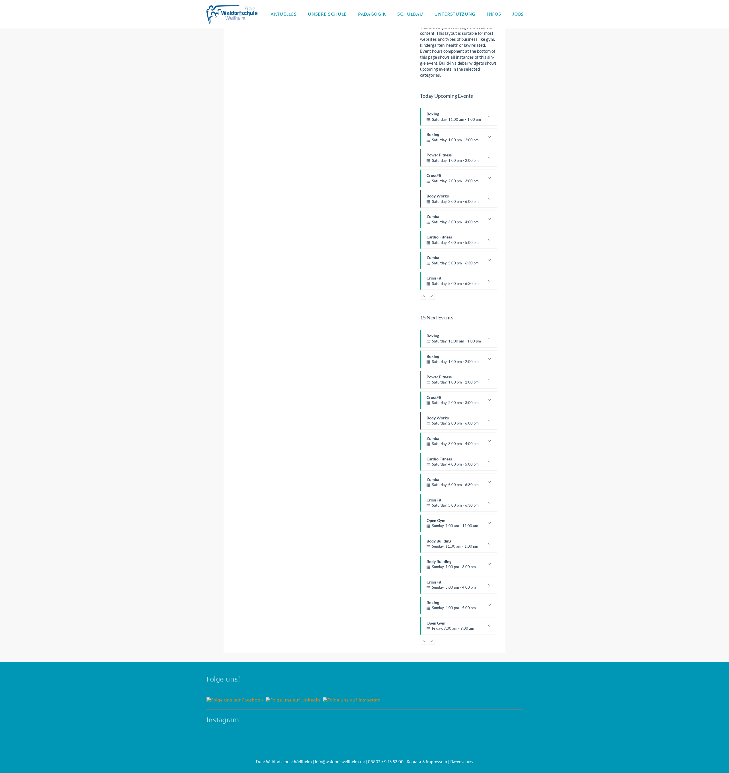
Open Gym (452, 525)
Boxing (454, 118)
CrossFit (453, 180)
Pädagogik (372, 14)
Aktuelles (283, 14)
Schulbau (410, 14)
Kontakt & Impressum (427, 762)
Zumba (453, 221)
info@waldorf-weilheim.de (340, 762)
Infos (494, 14)
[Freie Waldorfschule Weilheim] (232, 14)
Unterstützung (455, 14)
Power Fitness (453, 159)
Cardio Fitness (453, 241)
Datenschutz (462, 762)
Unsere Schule (327, 14)
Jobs (518, 14)
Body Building (452, 546)
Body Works (453, 200)
